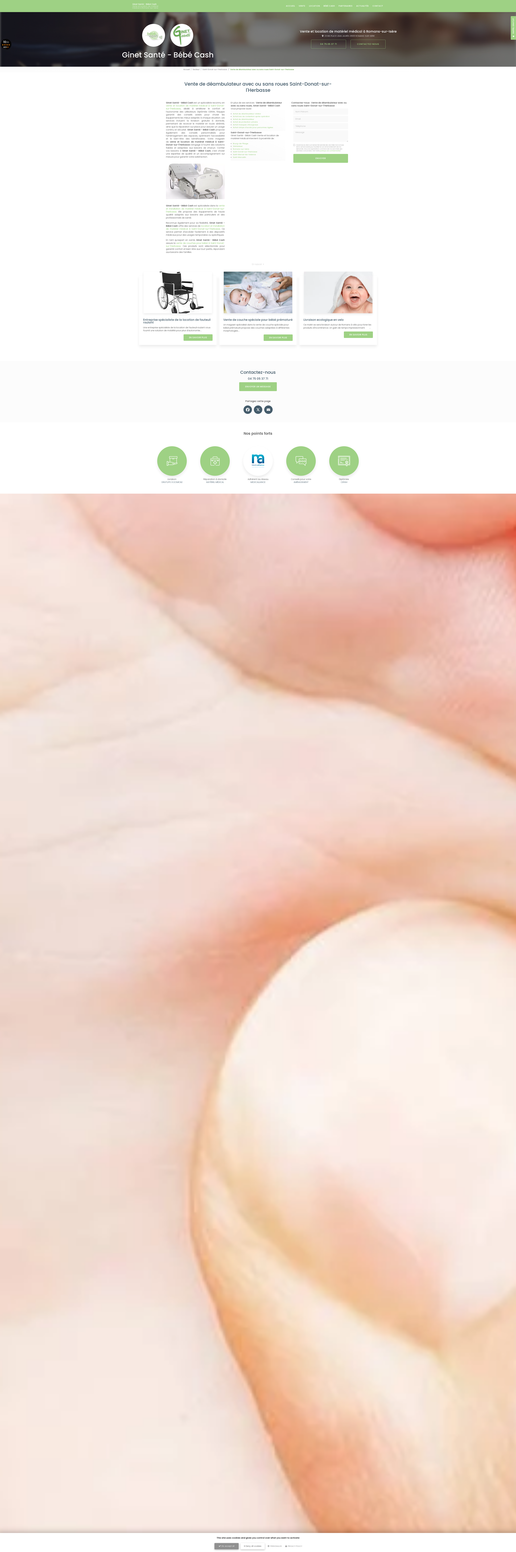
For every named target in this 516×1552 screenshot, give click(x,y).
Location (314, 6)
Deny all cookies (253, 1546)
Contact (377, 6)
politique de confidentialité (330, 151)
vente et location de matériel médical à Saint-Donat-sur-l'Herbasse (195, 107)
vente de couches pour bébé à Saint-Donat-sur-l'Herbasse (195, 245)
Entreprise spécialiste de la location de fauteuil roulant (177, 321)
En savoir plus (198, 337)
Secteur (196, 69)
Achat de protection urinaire (245, 122)
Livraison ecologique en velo (323, 320)
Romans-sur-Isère (241, 149)
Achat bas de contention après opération (251, 116)
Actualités (362, 6)
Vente (302, 6)
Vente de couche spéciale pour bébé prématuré (258, 320)
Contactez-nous (368, 44)
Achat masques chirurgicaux (245, 125)
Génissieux (237, 146)
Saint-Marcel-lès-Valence (244, 154)
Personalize (276, 1546)
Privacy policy (294, 1546)
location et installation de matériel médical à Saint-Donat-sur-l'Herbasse (195, 227)
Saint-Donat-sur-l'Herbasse (215, 69)
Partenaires (345, 6)
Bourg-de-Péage (240, 143)
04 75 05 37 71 (328, 44)
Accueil (290, 6)
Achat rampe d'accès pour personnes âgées (253, 127)
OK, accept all (227, 1546)
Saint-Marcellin (239, 157)
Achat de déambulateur (243, 119)
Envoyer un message (258, 386)
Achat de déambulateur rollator (247, 114)
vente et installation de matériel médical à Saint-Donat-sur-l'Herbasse (195, 208)
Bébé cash (329, 6)
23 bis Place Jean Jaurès (349, 35)
